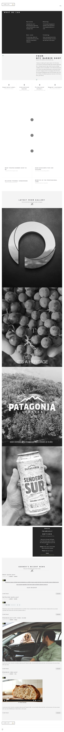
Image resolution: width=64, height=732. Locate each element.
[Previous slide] (8, 133)
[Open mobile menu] (61, 5)
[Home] (8, 5)
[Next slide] (55, 133)
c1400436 (11, 576)
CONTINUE (5, 593)
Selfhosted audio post (10, 597)
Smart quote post (8, 574)
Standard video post (10, 672)
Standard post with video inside (14, 618)
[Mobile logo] (8, 724)
